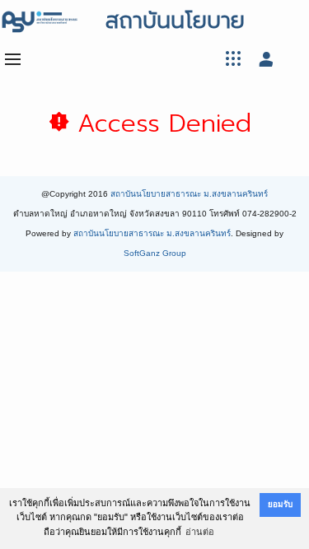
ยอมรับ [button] (280, 504)
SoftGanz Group (155, 253)
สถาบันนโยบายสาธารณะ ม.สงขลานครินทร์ (189, 193)
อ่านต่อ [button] (199, 532)
